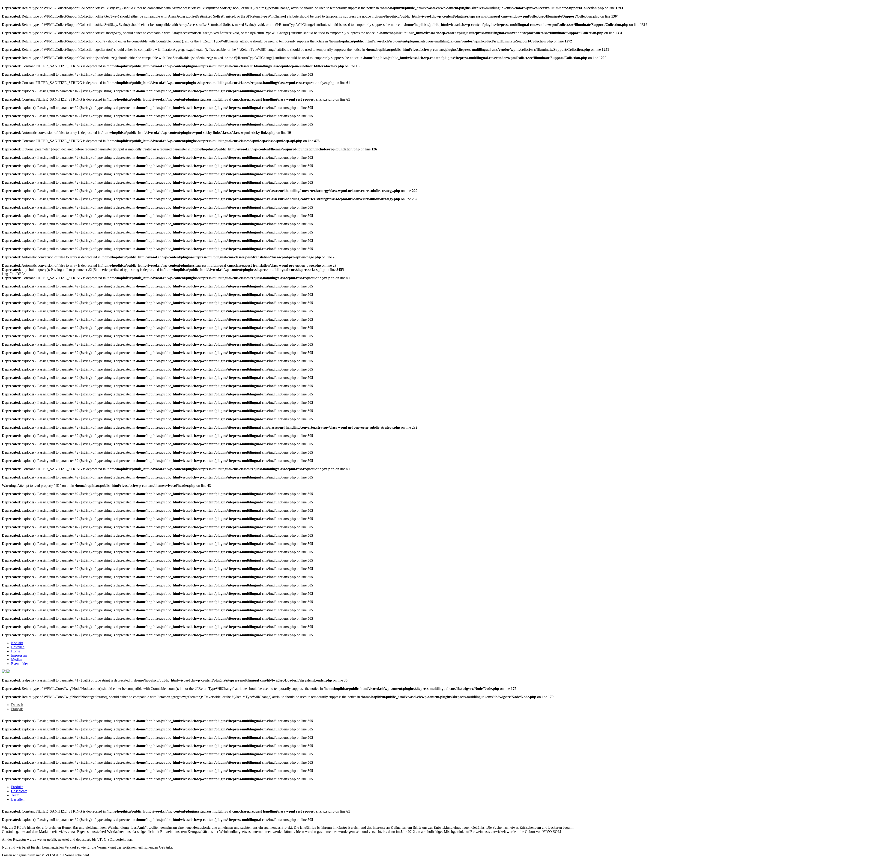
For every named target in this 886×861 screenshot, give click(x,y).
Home (15, 651)
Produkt (17, 787)
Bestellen (17, 647)
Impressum (19, 655)
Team (15, 795)
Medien (16, 659)
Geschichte (19, 791)
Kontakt (17, 643)
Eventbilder (19, 664)
